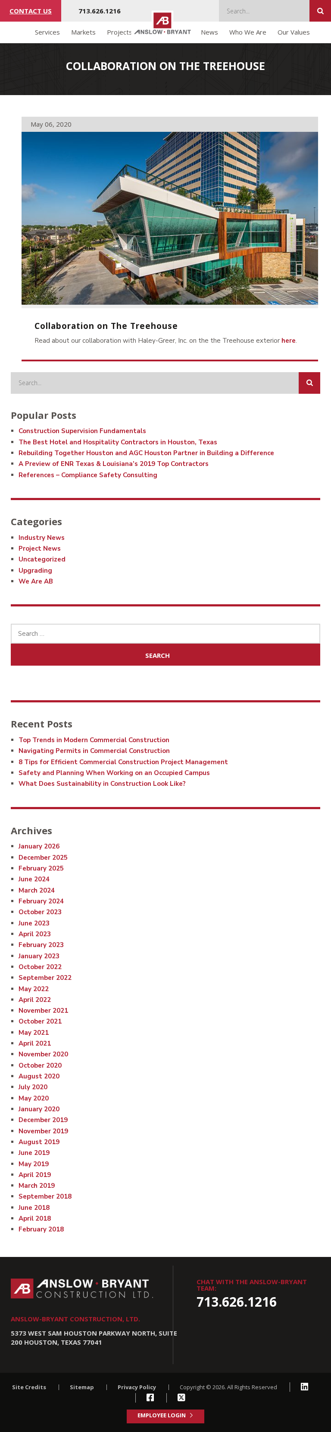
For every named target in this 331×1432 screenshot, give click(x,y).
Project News (40, 548)
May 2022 (34, 989)
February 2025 (41, 868)
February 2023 (41, 945)
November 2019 (43, 1131)
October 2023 (40, 912)
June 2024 (34, 879)
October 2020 (40, 1065)
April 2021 (35, 1043)
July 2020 (33, 1087)
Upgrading (35, 570)
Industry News (42, 537)
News (209, 32)
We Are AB (36, 581)
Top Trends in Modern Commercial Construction (94, 740)
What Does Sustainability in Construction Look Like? (102, 783)
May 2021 (34, 1032)
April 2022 (35, 999)
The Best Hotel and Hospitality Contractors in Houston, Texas (118, 442)
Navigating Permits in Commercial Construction (94, 750)
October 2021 (40, 1021)
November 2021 (43, 1010)
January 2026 (39, 846)
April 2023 (35, 934)
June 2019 (34, 1152)
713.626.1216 (99, 10)
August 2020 (39, 1076)
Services (47, 32)
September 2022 (45, 977)
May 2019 (34, 1164)
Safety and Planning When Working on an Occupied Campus (114, 773)
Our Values (294, 32)
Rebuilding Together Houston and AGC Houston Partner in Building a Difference (146, 453)
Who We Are (247, 32)
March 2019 (37, 1185)
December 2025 (43, 857)
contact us (30, 10)
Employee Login (161, 1415)
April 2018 (35, 1218)
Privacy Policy (137, 1387)
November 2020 (43, 1054)
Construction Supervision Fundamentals (82, 431)
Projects (119, 32)
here (288, 340)
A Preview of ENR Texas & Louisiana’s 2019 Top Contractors (114, 463)
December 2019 (43, 1120)
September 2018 (45, 1196)
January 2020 (39, 1109)
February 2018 (41, 1229)
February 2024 (41, 901)
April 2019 (35, 1174)
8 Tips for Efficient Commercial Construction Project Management (123, 762)
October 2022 (40, 967)
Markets (83, 32)
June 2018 (34, 1207)
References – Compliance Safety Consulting (88, 475)
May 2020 (34, 1098)
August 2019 (39, 1142)
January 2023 (39, 956)
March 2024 (37, 890)
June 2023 (34, 923)
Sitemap (82, 1387)
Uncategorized (42, 559)
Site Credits (29, 1387)
